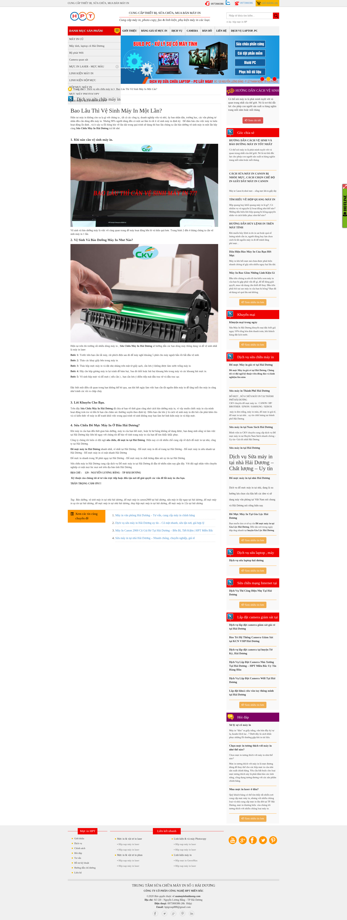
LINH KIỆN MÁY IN (81, 73)
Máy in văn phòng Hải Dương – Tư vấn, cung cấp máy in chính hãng (155, 515)
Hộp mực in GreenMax (186, 860)
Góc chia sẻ (245, 133)
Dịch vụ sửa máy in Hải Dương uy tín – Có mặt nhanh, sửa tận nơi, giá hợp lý (159, 522)
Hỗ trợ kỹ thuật (81, 862)
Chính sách (79, 848)
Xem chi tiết (254, 120)
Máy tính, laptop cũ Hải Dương (86, 45)
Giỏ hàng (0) (270, 3)
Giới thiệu (129, 30)
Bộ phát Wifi (76, 52)
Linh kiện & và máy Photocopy (190, 838)
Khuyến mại (246, 314)
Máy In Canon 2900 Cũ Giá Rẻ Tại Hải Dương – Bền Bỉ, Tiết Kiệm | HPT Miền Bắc (164, 530)
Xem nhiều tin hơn (254, 302)
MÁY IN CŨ (76, 39)
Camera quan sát (78, 59)
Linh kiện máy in (183, 855)
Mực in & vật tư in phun (129, 855)
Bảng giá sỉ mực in (154, 30)
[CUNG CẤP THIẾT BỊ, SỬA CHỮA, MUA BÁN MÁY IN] (84, 16)
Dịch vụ (177, 30)
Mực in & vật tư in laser (129, 838)
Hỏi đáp (243, 717)
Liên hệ (221, 30)
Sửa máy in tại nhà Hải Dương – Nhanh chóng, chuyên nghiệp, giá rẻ (155, 538)
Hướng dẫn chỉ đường (85, 867)
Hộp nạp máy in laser (129, 844)
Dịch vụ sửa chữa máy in (255, 357)
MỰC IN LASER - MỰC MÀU (86, 66)
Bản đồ (207, 30)
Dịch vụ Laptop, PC (244, 30)
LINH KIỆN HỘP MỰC (82, 80)
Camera (192, 30)
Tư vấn (77, 858)
